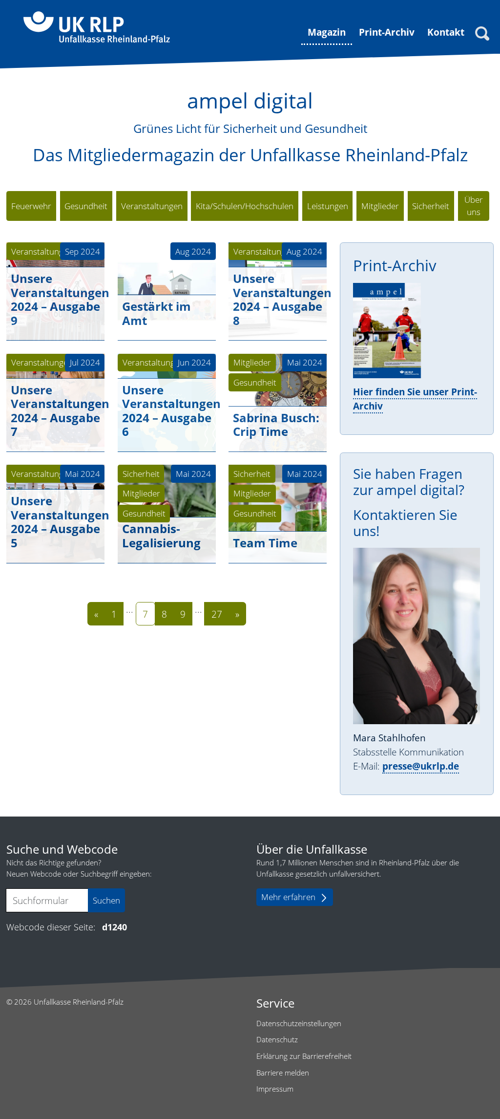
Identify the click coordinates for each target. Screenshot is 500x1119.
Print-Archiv (387, 32)
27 (216, 614)
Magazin (327, 32)
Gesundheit (254, 382)
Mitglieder (252, 362)
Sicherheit (141, 473)
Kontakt (445, 32)
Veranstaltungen (42, 251)
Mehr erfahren (288, 897)
